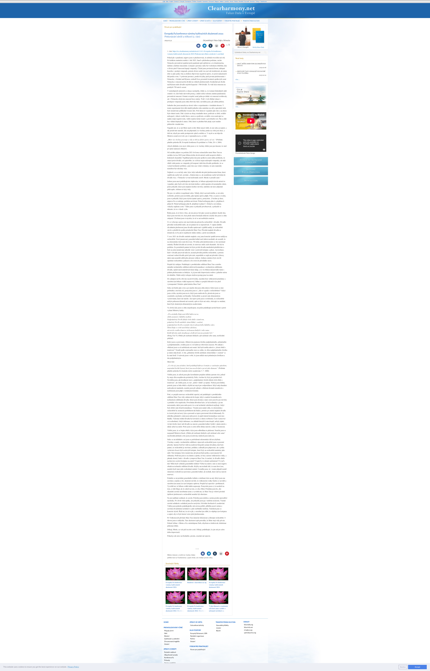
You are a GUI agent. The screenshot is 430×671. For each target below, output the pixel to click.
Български (188, 1)
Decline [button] (403, 667)
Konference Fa (169, 657)
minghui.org (248, 630)
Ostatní (166, 644)
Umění (218, 628)
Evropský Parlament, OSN (198, 633)
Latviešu (226, 1)
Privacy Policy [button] (73, 667)
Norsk (231, 1)
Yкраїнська (263, 1)
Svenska (252, 1)
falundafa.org (248, 625)
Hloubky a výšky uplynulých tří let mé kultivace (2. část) (175, 611)
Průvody (167, 660)
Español (199, 1)
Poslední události (170, 652)
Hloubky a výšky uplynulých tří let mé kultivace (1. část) (196, 611)
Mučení (166, 636)
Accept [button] (417, 667)
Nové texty (239, 58)
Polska (236, 1)
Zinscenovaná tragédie (172, 641)
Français (182, 1)
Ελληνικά (211, 1)
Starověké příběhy (222, 625)
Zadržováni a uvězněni (172, 639)
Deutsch (176, 1)
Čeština (194, 1)
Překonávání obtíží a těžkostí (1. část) (175, 587)
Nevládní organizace (197, 636)
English (171, 1)
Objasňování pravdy (171, 655)
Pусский (246, 1)
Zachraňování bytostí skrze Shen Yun (217, 587)
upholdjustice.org (250, 633)
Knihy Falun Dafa (258, 47)
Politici (192, 639)
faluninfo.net (248, 627)
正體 (164, 1)
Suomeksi (205, 1)
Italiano (222, 1)
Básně (218, 631)
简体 (167, 1)
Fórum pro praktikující (172, 27)
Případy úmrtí (169, 631)
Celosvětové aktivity (197, 625)
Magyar (217, 1)
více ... (237, 79)
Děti (165, 633)
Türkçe (257, 1)
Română (241, 1)
